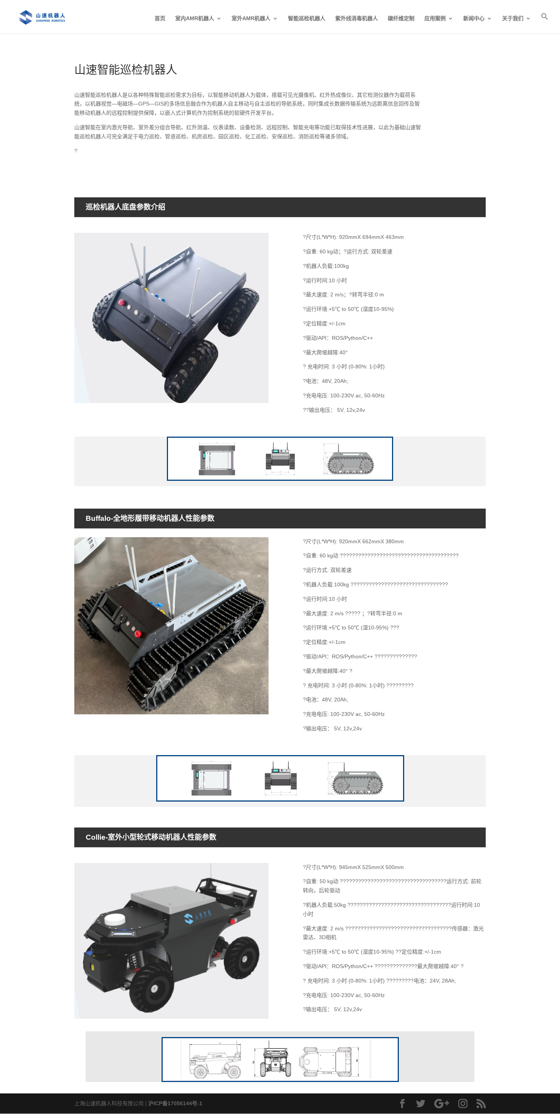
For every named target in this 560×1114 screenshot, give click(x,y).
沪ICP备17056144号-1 (175, 1103)
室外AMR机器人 (251, 18)
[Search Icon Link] (545, 23)
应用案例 (435, 18)
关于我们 (512, 18)
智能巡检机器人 (306, 18)
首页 (160, 18)
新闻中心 (474, 18)
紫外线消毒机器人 (356, 18)
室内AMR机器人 (194, 18)
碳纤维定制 (401, 18)
